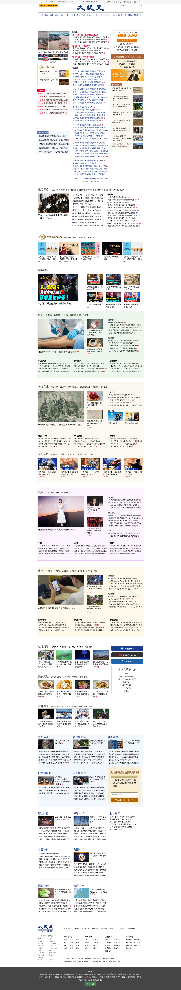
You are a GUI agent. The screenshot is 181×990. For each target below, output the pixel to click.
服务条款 (95, 929)
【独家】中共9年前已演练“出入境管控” (53, 856)
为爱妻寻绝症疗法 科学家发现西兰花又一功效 (124, 325)
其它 (95, 948)
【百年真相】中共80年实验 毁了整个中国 (90, 473)
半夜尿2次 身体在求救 (116, 322)
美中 (111, 822)
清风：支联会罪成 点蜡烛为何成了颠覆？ (88, 103)
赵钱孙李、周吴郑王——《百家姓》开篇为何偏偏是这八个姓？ (121, 138)
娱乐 (108, 15)
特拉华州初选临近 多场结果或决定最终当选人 (90, 115)
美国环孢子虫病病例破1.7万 (83, 107)
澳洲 (124, 827)
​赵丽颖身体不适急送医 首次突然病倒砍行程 (55, 530)
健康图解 (49, 315)
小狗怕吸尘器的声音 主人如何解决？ (51, 622)
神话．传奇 (54, 387)
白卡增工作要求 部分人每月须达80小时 (53, 763)
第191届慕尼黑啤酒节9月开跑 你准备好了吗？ (89, 627)
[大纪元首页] (46, 931)
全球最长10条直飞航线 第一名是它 (86, 625)
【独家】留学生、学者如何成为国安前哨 (123, 757)
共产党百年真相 (118, 190)
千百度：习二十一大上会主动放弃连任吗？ (90, 828)
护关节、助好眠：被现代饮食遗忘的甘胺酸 (124, 371)
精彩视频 (43, 270)
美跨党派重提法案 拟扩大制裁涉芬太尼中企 (89, 100)
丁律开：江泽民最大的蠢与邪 (83, 222)
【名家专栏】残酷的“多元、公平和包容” (88, 136)
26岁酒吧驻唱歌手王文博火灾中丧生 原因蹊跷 (124, 500)
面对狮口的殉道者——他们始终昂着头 (87, 441)
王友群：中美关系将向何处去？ (118, 202)
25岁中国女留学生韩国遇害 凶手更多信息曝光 (90, 89)
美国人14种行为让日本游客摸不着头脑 (53, 903)
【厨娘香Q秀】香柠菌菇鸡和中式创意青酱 (46, 694)
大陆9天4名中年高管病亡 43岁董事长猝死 (54, 862)
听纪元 (89, 15)
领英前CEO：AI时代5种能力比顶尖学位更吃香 (124, 586)
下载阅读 (96, 181)
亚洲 (120, 829)
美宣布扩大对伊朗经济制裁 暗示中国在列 (54, 906)
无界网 (139, 977)
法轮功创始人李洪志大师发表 (127, 56)
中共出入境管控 (88, 57)
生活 (125, 15)
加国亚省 (113, 824)
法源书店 (128, 974)
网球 (53, 706)
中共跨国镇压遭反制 (91, 35)
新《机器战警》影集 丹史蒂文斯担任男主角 (123, 533)
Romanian (41, 955)
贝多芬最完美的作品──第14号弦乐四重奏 (94, 423)
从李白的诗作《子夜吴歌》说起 (121, 446)
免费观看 (91, 237)
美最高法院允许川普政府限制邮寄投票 (88, 867)
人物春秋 (79, 387)
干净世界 (67, 974)
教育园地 (108, 948)
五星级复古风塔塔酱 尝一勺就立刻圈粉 (63, 694)
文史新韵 (79, 454)
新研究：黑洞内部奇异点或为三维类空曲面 (89, 74)
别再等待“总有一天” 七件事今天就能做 (122, 348)
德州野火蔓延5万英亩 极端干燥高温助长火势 (89, 166)
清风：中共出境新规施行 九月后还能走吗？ (90, 839)
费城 (115, 822)
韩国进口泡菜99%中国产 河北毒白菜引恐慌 (55, 839)
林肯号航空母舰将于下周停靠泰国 (85, 50)
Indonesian (53, 943)
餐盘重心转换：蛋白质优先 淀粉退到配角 (124, 369)
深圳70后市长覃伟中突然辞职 (49, 853)
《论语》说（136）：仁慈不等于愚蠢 (123, 444)
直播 (88, 315)
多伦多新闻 (79, 737)
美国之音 (74, 974)
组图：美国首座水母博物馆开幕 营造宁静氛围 (82, 664)
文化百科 (87, 387)
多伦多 (119, 824)
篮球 (75, 706)
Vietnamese (53, 962)
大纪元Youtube (129, 655)
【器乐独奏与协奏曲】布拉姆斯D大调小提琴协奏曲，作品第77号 (68, 259)
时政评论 (64, 190)
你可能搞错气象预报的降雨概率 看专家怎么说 (54, 627)
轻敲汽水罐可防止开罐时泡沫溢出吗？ (51, 625)
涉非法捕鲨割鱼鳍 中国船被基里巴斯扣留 (88, 160)
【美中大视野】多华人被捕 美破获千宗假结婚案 (90, 151)
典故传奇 (117, 948)
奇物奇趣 (63, 647)
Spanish (41, 941)
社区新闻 (115, 813)
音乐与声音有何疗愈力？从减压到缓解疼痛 (123, 351)
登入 (140, 2)
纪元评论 (43, 189)
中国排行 (43, 849)
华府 (127, 817)
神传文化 (108, 940)
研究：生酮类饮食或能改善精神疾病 (121, 333)
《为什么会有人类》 (127, 67)
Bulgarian (41, 962)
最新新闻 (68, 936)
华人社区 (88, 936)
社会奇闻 (88, 647)
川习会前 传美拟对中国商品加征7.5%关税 (89, 875)
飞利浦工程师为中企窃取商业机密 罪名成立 (90, 864)
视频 (83, 15)
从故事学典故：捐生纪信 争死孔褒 (86, 438)
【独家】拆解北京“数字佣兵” (119, 760)
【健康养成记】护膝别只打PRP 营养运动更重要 (57, 352)
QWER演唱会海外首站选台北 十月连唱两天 (125, 548)
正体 (69, 2)
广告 (119, 2)
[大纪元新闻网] (90, 8)
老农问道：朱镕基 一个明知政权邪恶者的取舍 (123, 226)
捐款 (113, 2)
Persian (51, 959)
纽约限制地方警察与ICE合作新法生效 (52, 136)
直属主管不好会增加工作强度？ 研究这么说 (125, 630)
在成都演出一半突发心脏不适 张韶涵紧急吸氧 (124, 502)
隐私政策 (104, 929)
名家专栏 (108, 190)
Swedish (41, 950)
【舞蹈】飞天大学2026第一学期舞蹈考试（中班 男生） (47, 259)
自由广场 (100, 190)
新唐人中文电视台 (85, 974)
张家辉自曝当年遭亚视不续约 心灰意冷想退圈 (54, 551)
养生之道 (83, 677)
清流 (123, 977)
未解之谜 (71, 454)
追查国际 (80, 977)
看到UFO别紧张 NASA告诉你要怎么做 (51, 630)
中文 (39, 939)
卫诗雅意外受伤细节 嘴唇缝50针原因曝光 (123, 520)
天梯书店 (121, 974)
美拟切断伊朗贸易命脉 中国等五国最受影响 (55, 911)
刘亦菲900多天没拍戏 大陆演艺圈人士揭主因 (54, 546)
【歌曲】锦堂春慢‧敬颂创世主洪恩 (120, 400)
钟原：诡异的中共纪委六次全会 (118, 197)
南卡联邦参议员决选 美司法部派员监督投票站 (90, 130)
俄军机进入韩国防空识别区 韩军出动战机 (88, 82)
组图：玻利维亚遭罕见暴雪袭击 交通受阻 (88, 71)
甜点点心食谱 (56, 677)
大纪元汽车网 (130, 977)
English (51, 939)
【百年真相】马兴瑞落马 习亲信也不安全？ (47, 473)
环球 (57, 492)
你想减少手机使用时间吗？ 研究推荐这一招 (55, 608)
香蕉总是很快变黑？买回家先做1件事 (86, 77)
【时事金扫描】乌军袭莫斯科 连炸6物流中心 (89, 156)
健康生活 (81, 315)
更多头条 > (53, 62)
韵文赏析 (95, 387)
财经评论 (91, 190)
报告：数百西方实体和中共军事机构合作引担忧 (91, 64)
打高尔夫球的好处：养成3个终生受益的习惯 (125, 625)
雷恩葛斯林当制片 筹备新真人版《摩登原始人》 (125, 518)
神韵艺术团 (44, 974)
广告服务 (122, 929)
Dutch (51, 950)
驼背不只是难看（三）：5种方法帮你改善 (88, 363)
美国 (46, 15)
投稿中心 (113, 929)
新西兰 (129, 827)
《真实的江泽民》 (127, 685)
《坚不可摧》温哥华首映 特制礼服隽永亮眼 (89, 39)
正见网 (118, 977)
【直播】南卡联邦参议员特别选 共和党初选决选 (90, 138)
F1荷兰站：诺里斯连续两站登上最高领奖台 (100, 724)
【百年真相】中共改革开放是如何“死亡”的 (69, 473)
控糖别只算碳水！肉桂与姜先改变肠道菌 (124, 363)
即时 (68, 15)
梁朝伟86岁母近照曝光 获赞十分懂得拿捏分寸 (54, 548)
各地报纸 (67, 929)
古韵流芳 (62, 454)
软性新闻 (43, 646)
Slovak (40, 957)
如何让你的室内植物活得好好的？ (120, 599)
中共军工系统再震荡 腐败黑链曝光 (54, 303)
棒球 (80, 706)
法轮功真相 (134, 50)
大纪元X (129, 661)
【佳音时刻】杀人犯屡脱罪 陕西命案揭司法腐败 (90, 178)
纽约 (111, 817)
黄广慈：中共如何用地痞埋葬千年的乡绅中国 (89, 145)
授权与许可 (86, 929)
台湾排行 (79, 885)
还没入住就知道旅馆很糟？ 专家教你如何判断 (89, 622)
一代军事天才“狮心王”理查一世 (85, 446)
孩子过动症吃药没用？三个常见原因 (86, 366)
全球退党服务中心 (61, 977)
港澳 (77, 942)
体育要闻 (43, 706)
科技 (103, 15)
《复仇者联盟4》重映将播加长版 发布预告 (123, 536)
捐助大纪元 (131, 929)
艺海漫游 (104, 387)
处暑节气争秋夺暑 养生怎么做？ (120, 395)
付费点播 (82, 237)
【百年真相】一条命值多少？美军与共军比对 (112, 473)
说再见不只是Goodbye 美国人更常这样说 (122, 596)
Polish (51, 957)
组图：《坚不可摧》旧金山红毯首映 (52, 790)
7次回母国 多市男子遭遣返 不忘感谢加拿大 (89, 754)
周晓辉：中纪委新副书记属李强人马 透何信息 (123, 223)
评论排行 (111, 194)
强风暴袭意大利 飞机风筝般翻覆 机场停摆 (100, 664)
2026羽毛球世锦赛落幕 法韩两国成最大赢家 (45, 724)
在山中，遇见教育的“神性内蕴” (119, 402)
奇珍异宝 (71, 647)
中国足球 (68, 706)
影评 (66, 492)
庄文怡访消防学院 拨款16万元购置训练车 (53, 148)
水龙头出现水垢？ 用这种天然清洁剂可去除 (123, 581)
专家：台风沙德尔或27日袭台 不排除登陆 (89, 900)
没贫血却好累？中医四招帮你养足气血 (51, 363)
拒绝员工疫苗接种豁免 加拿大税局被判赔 (97, 743)
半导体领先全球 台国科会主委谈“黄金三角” (55, 760)
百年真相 (54, 454)
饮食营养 (57, 315)
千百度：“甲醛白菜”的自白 (83, 204)
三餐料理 (66, 677)
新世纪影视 (72, 977)
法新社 (41, 977)
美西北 (118, 819)
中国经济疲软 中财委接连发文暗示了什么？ (55, 859)
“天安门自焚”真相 (122, 50)
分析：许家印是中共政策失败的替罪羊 (53, 836)
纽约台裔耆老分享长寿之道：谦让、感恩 (53, 140)
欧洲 (111, 829)
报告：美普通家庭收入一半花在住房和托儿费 (97, 779)
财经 (98, 15)
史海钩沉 (71, 387)
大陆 (41, 15)
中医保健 (65, 315)
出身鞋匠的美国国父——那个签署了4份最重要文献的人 (60, 425)
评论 (73, 15)
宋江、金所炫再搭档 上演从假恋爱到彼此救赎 (125, 551)
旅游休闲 (73, 571)
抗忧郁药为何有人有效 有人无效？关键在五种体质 (95, 333)
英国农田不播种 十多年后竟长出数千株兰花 (55, 834)
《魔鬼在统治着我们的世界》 (127, 679)
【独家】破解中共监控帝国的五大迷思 (122, 763)
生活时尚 (49, 571)
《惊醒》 (132, 64)
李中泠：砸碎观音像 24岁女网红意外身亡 (122, 207)
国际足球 (59, 706)
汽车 (95, 571)
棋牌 (85, 706)
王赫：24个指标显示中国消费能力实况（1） (123, 200)
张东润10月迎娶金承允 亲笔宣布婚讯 (122, 553)
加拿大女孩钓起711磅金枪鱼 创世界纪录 (53, 900)
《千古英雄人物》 (127, 691)
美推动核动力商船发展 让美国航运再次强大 (89, 148)
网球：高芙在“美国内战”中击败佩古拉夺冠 (64, 724)
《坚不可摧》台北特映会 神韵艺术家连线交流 (90, 42)
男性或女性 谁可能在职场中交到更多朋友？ (125, 627)
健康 (130, 15)
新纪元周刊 (136, 974)
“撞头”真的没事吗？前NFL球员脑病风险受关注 (45, 664)
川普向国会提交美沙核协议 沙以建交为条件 (89, 112)
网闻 (77, 948)
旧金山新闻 (44, 773)
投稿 (134, 2)
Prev (41, 41)
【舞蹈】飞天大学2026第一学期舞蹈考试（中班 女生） (132, 259)
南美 (115, 829)
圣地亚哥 (127, 822)
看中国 (106, 977)
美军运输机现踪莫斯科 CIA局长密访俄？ (88, 53)
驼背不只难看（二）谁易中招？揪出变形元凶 (89, 369)
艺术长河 (108, 951)
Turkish (40, 959)
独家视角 (113, 737)
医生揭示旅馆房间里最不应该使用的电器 (88, 630)
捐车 (108, 2)
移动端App (61, 2)
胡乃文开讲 (89, 454)
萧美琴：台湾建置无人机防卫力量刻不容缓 (89, 92)
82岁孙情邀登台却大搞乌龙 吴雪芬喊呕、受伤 (89, 546)
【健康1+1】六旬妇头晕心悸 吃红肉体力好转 (125, 366)
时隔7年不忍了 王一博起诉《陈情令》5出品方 (94, 510)
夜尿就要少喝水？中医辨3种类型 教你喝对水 (54, 371)
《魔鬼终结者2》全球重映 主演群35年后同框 (95, 531)
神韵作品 (52, 974)
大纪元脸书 (129, 648)
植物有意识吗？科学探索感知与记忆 (121, 343)
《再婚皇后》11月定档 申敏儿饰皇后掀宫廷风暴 (126, 546)
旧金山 (116, 817)
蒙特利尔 (132, 824)
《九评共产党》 (118, 47)
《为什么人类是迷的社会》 (127, 61)
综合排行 (43, 813)
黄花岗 (94, 977)
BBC (46, 977)
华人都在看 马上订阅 (124, 800)
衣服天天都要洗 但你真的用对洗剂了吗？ (123, 589)
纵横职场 (65, 571)
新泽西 (112, 819)
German (51, 946)
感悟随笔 (82, 190)
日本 (120, 827)
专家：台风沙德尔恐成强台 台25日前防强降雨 (98, 891)
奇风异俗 (80, 647)
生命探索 (117, 940)
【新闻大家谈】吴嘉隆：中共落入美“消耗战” (90, 61)
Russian (41, 953)
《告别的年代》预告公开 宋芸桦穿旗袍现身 (89, 553)
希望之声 (59, 974)
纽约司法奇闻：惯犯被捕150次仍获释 (52, 751)
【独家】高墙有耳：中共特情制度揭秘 (122, 754)
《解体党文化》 (127, 682)
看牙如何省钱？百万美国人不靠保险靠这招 (123, 345)
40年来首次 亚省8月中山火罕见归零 (86, 760)
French (40, 946)
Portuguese (53, 948)
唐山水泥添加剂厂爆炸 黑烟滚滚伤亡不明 (88, 110)
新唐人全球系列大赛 (131, 423)
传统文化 (118, 85)
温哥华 (125, 824)
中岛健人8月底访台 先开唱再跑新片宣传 (122, 526)
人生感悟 (108, 942)
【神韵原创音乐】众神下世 (48, 80)
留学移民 (89, 571)
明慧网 (112, 977)
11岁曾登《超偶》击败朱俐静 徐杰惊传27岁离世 (125, 508)
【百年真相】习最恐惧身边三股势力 (133, 473)
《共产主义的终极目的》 (132, 47)
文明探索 (63, 387)
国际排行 (43, 885)
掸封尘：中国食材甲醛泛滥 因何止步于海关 (90, 834)
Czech (51, 955)
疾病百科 (73, 315)
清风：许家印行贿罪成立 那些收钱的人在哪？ (123, 215)
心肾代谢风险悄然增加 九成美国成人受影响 (89, 371)
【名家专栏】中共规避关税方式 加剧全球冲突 (90, 154)
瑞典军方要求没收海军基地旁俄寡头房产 (88, 143)
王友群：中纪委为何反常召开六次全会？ (88, 216)
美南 (123, 819)
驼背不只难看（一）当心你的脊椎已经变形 (123, 340)
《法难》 (122, 64)
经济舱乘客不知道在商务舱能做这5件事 (122, 578)
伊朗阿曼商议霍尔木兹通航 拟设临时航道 (88, 118)
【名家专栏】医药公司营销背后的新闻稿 (88, 133)
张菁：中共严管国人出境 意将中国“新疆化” (122, 210)
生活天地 (129, 936)
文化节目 (43, 454)
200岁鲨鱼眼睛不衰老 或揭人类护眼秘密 (64, 664)
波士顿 (132, 817)
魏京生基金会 (98, 980)
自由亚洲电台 (96, 974)
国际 (56, 15)
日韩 (62, 492)
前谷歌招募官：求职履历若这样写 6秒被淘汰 (125, 622)
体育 (65, 948)
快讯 (42, 90)
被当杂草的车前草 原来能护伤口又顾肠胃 (52, 369)
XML (91, 181)
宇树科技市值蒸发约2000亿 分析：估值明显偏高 (91, 59)
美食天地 (43, 676)
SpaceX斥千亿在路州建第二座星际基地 (87, 125)
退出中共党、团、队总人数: (127, 32)
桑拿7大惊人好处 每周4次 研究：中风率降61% (124, 330)
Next (67, 41)
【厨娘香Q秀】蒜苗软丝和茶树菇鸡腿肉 (101, 694)
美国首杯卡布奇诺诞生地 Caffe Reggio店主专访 (124, 607)
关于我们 (52, 2)
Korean (40, 943)
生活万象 (57, 571)
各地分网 (137, 15)
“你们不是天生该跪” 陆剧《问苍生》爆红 (88, 79)
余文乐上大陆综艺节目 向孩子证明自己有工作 (54, 553)
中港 (47, 492)
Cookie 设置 (90, 984)
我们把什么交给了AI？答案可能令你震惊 (122, 327)
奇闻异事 (54, 647)
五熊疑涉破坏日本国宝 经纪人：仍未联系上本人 (90, 551)
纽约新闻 (44, 132)
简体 (72, 2)
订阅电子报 (127, 2)
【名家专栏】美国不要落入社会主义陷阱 (121, 221)
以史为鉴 (73, 190)
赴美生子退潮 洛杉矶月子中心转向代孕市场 (89, 127)
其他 (90, 706)
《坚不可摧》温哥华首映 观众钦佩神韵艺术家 (90, 37)
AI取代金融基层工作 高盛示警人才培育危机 (89, 174)
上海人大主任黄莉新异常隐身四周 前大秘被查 (90, 169)
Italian (40, 948)
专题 (78, 15)
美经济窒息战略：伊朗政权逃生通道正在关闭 (90, 48)
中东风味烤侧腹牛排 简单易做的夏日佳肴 (82, 694)
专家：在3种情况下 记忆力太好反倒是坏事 (123, 604)
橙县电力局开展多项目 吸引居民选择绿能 (88, 788)
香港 (51, 15)
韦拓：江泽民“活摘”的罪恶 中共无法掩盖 (121, 213)
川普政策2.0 (86, 46)
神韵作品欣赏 (112, 423)
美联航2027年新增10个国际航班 (84, 163)
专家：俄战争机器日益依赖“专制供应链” (88, 85)
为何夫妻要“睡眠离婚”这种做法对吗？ (121, 601)
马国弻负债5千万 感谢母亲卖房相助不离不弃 (124, 515)
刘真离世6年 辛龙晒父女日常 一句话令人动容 (89, 548)
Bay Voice (88, 977)
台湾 (61, 15)
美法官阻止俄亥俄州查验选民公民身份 (87, 94)
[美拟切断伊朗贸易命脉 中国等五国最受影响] (54, 40)
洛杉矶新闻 (79, 773)
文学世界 (117, 942)
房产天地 (81, 571)
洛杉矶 (122, 817)
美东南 (128, 819)
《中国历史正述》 (127, 688)
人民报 (100, 977)
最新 (74, 237)
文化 (113, 15)
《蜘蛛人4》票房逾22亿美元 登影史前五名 (123, 505)
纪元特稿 (55, 190)
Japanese (52, 941)
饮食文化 (75, 677)
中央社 (51, 977)
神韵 (118, 15)
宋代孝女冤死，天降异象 (47, 446)
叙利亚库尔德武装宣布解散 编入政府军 (87, 121)
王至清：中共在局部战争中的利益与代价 (121, 218)
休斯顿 (120, 822)
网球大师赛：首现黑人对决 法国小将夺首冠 (82, 724)
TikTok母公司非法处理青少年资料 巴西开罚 (89, 171)
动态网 (80, 980)
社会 (71, 948)
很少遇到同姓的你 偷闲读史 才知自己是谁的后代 (125, 397)
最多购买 (67, 237)
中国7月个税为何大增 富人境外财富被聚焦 (54, 865)
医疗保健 (129, 942)
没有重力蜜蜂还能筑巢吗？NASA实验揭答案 (89, 97)
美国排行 (79, 849)
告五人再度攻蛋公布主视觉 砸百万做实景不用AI (125, 523)
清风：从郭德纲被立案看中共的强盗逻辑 (121, 205)
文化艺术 (109, 936)
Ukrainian (52, 953)
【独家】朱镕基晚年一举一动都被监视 (122, 751)
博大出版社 (88, 980)
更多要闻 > (85, 181)
